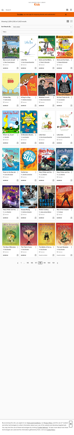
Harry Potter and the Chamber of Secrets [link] (64, 172)
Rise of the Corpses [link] (63, 210)
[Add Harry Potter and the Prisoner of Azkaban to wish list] (17, 218)
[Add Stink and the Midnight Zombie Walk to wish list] (53, 68)
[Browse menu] (71, 10)
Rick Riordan (8, 249)
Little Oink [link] (60, 135)
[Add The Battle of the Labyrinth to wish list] (53, 255)
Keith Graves (8, 99)
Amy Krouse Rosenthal (28, 62)
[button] (68, 22)
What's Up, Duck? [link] (8, 135)
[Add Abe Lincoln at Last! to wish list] (17, 68)
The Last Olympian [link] (62, 247)
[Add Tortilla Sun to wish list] (35, 180)
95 (28, 263)
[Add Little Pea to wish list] (35, 68)
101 (53, 263)
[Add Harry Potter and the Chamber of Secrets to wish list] (71, 180)
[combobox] (33, 10)
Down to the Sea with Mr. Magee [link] (10, 172)
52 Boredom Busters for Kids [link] (28, 135)
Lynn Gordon (61, 99)
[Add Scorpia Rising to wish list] (35, 218)
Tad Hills (7, 137)
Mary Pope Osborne (10, 62)
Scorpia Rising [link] (25, 210)
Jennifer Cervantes (27, 174)
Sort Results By (6, 27)
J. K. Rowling (44, 174)
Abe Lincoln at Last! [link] (9, 60)
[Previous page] (18, 263)
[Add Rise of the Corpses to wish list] (71, 218)
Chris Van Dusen (9, 174)
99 (45, 263)
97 (36, 263)
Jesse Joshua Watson (46, 212)
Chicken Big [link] (6, 97)
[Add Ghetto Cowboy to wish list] (53, 218)
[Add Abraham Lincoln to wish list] (53, 106)
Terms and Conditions (34, 423)
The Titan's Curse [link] (26, 247)
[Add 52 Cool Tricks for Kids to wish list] (71, 106)
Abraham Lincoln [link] (44, 97)
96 (32, 263)
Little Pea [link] (24, 60)
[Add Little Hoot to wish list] (53, 143)
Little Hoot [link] (42, 135)
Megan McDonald (62, 62)
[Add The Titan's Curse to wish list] (35, 255)
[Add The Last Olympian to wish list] (71, 255)
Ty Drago (60, 212)
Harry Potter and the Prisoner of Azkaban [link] (10, 210)
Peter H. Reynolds (45, 62)
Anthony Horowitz (27, 212)
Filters (4, 32)
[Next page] (57, 263)
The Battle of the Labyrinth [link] (46, 247)
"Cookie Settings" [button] (42, 427)
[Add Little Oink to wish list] (71, 143)
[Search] (2, 9)
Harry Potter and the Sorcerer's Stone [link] (46, 172)
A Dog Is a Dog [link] (25, 97)
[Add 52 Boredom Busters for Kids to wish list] (35, 143)
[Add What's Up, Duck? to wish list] (17, 143)
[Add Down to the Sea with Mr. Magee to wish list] (17, 180)
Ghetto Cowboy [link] (44, 210)
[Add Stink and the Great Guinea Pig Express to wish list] (71, 68)
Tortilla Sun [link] (24, 172)
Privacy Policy (48, 423)
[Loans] (67, 10)
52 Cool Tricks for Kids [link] (64, 97)
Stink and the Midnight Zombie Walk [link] (46, 60)
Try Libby (20, 14)
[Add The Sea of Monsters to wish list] (17, 255)
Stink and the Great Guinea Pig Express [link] (64, 60)
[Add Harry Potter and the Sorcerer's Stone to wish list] (53, 180)
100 (49, 263)
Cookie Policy (50, 430)
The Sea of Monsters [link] (9, 247)
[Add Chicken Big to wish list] (17, 106)
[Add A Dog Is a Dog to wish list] (35, 106)
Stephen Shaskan (27, 99)
